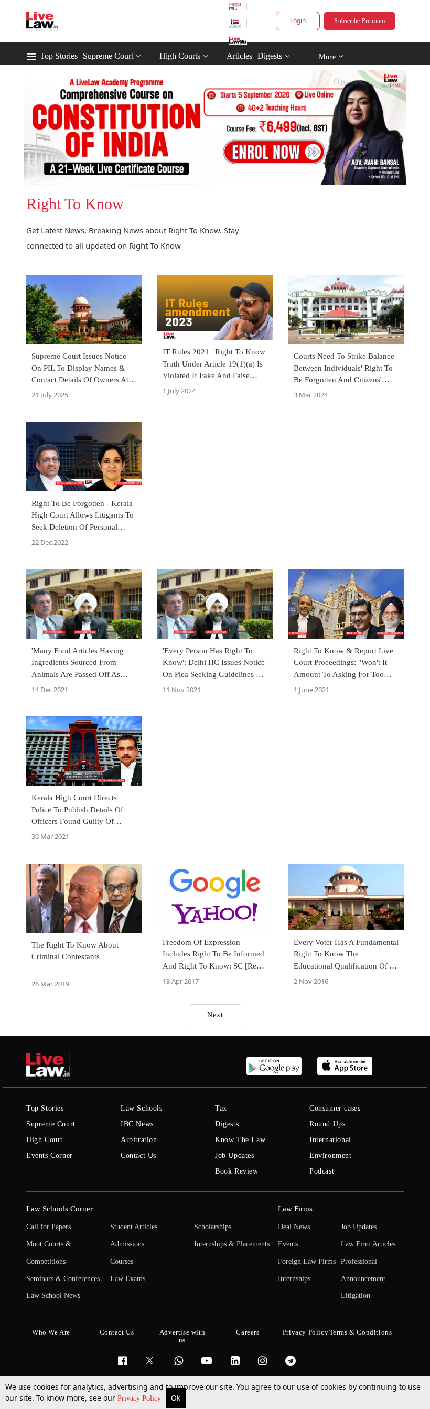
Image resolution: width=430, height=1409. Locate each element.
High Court (44, 1140)
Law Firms (295, 1208)
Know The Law (240, 1140)
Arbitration (139, 1140)
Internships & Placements (232, 1244)
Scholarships (212, 1227)
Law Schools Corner (59, 1208)
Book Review (237, 1171)
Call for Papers (48, 1227)
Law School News (53, 1295)
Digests (269, 55)
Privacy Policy (140, 1398)
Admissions (127, 1244)
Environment (330, 1155)
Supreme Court (108, 55)
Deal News (294, 1227)
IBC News (137, 1124)
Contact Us (138, 1155)
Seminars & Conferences (63, 1279)
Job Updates (234, 1155)
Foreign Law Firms (307, 1261)
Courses (121, 1261)
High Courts (179, 55)
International (330, 1140)
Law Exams (127, 1279)
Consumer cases (334, 1108)
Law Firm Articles (368, 1244)
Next (215, 1015)
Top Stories (59, 55)
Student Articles (133, 1227)
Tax (221, 1108)
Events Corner (49, 1155)
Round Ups (327, 1124)
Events (288, 1244)
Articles (239, 55)
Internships (294, 1279)
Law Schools (142, 1108)
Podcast (321, 1171)
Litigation (355, 1295)
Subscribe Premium (359, 21)
